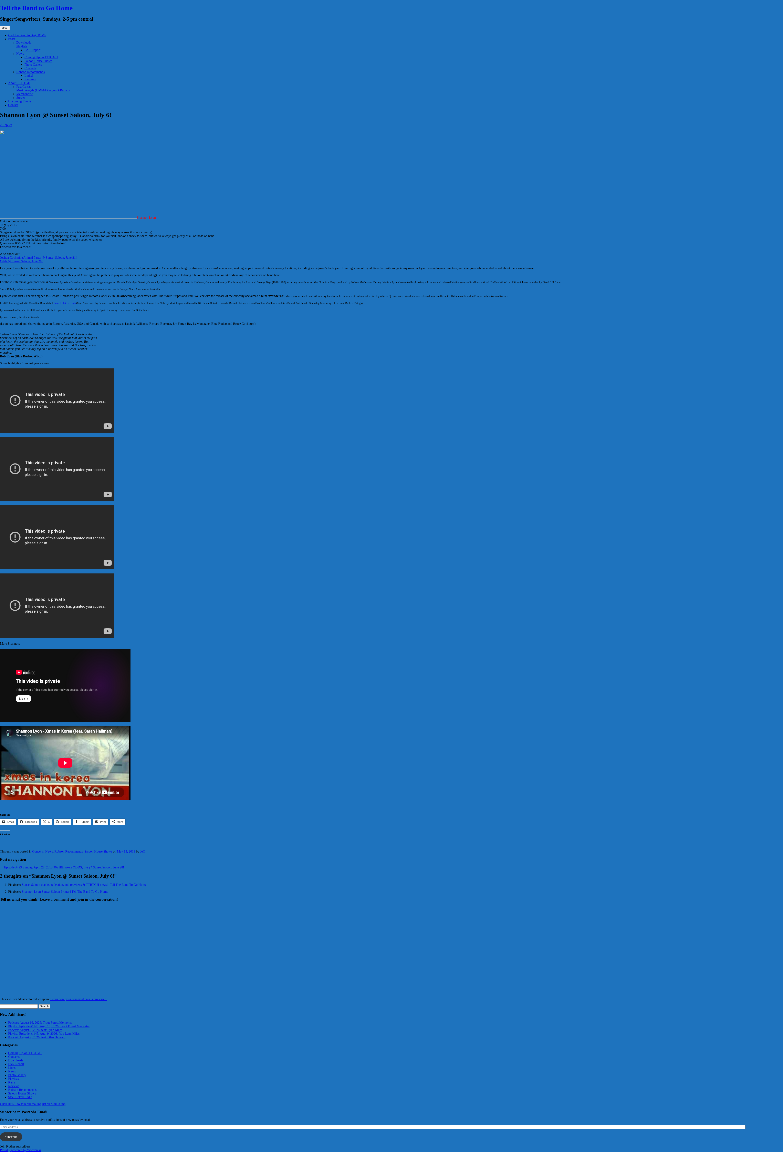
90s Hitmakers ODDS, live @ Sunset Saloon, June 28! (90, 867)
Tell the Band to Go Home (36, 8)
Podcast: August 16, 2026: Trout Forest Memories (40, 1022)
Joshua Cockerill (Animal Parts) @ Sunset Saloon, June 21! (38, 257)
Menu (5, 28)
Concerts (30, 68)
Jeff (142, 851)
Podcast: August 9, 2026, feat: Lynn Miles (35, 1030)
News (20, 53)
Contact (13, 105)
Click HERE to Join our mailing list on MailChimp (32, 1104)
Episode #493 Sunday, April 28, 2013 (26, 867)
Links (11, 1067)
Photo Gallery (33, 64)
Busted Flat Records (64, 303)
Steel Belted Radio (20, 1097)
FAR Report (32, 50)
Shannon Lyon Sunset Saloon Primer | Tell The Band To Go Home (65, 891)
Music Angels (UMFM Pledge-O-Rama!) (43, 90)
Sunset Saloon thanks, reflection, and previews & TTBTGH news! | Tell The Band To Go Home (84, 884)
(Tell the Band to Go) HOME (27, 35)
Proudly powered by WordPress (20, 1150)
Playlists (21, 46)
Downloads (23, 42)
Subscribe (11, 1137)
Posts (11, 39)
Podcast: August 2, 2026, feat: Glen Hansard (36, 1037)
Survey (20, 97)
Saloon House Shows (38, 61)
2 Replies (6, 125)
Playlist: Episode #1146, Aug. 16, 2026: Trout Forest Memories (49, 1026)
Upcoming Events (19, 101)
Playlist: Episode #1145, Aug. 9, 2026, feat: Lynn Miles (44, 1033)
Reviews (30, 79)
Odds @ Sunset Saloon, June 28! (21, 261)
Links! (28, 75)
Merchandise (24, 94)
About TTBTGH (19, 83)
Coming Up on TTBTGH (41, 57)
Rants (11, 1082)
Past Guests (23, 86)
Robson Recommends (30, 72)
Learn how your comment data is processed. (78, 999)
